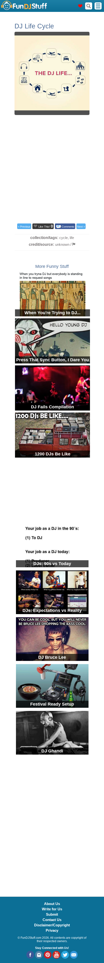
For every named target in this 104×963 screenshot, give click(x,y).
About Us (52, 904)
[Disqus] (52, 822)
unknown (62, 244)
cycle (63, 238)
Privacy (52, 930)
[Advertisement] (52, 168)
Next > (81, 226)
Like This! (44, 226)
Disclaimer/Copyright (52, 925)
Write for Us (52, 909)
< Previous (24, 226)
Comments (68, 226)
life (72, 238)
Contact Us (52, 920)
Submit (52, 914)
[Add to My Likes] (35, 226)
